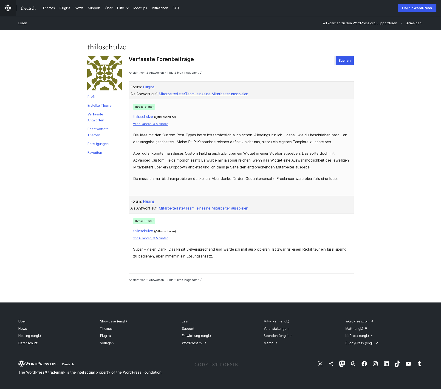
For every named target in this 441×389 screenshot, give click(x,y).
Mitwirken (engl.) (276, 321)
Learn (186, 321)
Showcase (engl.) (113, 321)
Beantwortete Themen (98, 132)
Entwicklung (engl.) (196, 336)
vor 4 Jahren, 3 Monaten (150, 124)
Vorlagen (107, 343)
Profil (91, 96)
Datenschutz (28, 343)
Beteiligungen (98, 144)
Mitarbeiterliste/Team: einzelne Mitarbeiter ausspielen (203, 94)
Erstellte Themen (100, 105)
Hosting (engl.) (29, 336)
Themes (106, 328)
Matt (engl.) (356, 328)
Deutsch (68, 364)
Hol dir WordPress (417, 8)
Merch (270, 343)
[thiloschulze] (104, 74)
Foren (22, 23)
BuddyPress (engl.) (362, 343)
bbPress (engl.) (359, 336)
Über (22, 321)
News (22, 328)
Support (188, 328)
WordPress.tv (194, 343)
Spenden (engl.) (278, 336)
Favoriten (95, 152)
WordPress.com (359, 321)
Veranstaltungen (276, 328)
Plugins (149, 87)
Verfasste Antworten (96, 117)
